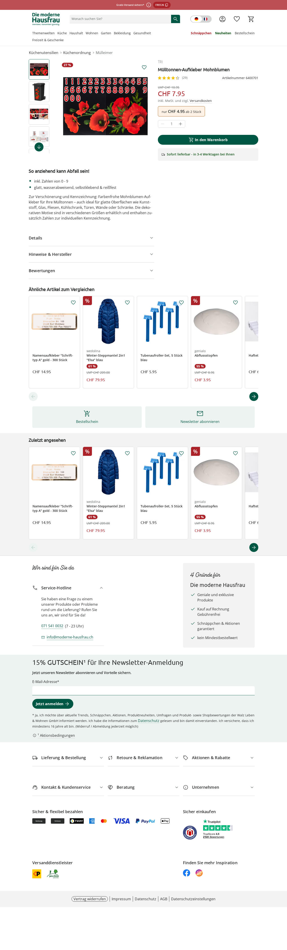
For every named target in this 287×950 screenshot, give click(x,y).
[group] (105, 106)
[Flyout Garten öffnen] (112, 33)
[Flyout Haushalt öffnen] (84, 33)
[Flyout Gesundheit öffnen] (152, 33)
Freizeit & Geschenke (48, 40)
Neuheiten (223, 33)
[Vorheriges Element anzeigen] (33, 396)
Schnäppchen (201, 33)
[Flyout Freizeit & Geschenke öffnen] (65, 40)
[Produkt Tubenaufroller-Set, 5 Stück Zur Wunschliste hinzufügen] (181, 302)
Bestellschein (245, 33)
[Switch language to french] (201, 19)
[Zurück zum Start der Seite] (281, 917)
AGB (163, 898)
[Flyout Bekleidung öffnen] (132, 33)
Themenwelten (43, 33)
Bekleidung (122, 33)
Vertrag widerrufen (90, 898)
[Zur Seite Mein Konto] (222, 19)
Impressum (121, 898)
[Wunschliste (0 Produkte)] (236, 19)
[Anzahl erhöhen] (180, 123)
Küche (62, 33)
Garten (106, 33)
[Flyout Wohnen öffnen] (99, 33)
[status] (119, 19)
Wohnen (92, 33)
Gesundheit (142, 33)
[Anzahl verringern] (162, 123)
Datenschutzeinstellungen (193, 898)
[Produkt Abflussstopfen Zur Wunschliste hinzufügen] (235, 302)
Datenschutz (148, 720)
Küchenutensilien (43, 52)
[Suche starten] (175, 19)
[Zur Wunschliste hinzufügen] (144, 67)
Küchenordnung (77, 52)
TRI (160, 61)
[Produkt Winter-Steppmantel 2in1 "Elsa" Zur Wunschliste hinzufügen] (127, 302)
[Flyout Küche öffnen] (68, 33)
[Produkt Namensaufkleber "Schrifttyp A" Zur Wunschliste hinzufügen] (73, 302)
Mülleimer (104, 52)
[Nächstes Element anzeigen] (39, 146)
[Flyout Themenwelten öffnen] (56, 33)
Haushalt (76, 33)
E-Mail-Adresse (44, 681)
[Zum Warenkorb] (251, 19)
